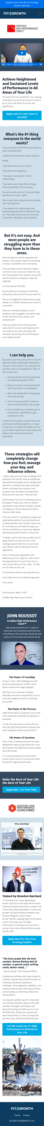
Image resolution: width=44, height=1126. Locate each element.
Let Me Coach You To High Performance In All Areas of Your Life (22, 1029)
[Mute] (40, 64)
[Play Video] (3, 64)
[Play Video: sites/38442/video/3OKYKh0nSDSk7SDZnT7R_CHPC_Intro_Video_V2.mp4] (22, 52)
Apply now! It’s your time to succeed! (22, 115)
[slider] (24, 64)
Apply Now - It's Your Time (21, 789)
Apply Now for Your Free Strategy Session (22, 940)
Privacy (26, 1115)
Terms (17, 1115)
